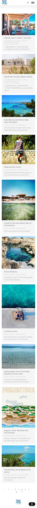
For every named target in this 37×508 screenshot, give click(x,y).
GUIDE (6, 125)
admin (27, 7)
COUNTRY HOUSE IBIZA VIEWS (18, 77)
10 (16, 492)
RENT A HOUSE (14, 42)
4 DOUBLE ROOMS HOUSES (12, 79)
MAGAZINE (7, 170)
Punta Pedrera (10, 272)
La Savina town (11, 331)
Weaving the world (12, 167)
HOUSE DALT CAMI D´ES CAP (17, 38)
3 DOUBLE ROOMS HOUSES (12, 41)
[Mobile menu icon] (32, 3)
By (7, 44)
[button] (32, 504)
